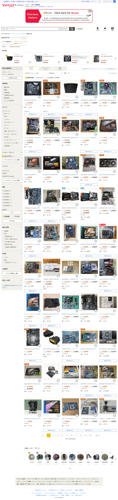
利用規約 (60, 493)
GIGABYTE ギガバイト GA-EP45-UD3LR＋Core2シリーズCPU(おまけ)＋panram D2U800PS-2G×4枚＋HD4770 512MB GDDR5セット (33, 244)
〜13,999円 (6, 191)
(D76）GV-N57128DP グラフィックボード (70, 418)
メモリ (6, 119)
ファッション (42, 481)
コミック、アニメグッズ (67, 484)
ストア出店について (53, 495)
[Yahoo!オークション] (13, 4)
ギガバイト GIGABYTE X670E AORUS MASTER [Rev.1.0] (51, 418)
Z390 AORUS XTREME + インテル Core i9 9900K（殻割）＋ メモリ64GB (33, 100)
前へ (3, 59)
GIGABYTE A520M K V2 (30, 174)
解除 (14, 74)
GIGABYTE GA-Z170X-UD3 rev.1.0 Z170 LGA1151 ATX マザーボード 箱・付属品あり (51, 208)
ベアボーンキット (10, 140)
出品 (112, 30)
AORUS (4, 173)
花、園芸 (28, 484)
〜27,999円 (6, 194)
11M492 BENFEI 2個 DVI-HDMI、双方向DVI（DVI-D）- (51, 349)
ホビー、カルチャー (77, 479)
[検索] (114, 1)
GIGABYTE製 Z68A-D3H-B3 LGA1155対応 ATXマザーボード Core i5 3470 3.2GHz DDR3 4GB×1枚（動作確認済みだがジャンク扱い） (89, 279)
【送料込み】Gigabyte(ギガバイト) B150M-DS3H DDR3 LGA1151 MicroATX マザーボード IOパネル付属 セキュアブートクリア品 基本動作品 (51, 100)
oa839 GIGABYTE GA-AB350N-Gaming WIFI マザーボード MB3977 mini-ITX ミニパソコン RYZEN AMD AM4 (108, 279)
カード (7, 125)
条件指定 (79, 29)
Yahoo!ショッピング (66, 490)
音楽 (46, 479)
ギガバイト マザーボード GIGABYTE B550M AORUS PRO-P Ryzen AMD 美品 (33, 314)
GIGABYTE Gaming (8, 176)
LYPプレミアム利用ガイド (71, 493)
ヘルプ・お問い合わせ (76, 495)
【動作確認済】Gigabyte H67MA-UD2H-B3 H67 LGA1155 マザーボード (89, 100)
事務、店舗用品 (20, 484)
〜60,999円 (6, 199)
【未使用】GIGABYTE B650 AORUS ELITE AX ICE (51, 279)
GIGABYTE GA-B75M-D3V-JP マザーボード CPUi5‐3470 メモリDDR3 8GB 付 (89, 349)
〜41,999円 (6, 196)
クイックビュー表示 (68, 73)
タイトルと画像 (62, 73)
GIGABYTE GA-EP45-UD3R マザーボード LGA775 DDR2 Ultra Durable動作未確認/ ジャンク (70, 244)
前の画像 (26, 459)
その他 (88, 484)
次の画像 (115, 459)
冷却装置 (7, 146)
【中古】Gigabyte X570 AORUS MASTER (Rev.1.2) (33, 137)
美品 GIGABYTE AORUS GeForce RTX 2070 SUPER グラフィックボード (33, 384)
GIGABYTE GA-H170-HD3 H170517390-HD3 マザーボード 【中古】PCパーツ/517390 (51, 137)
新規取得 (37, 4)
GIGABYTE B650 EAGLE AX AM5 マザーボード (70, 137)
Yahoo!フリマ (54, 490)
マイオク (97, 30)
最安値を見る (32, 114)
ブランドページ (14, 37)
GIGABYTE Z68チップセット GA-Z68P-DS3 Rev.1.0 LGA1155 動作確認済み (70, 349)
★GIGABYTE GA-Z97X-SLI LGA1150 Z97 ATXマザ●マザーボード (89, 174)
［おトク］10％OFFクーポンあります (43, 6)
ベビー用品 (48, 484)
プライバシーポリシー (36, 493)
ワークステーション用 (11, 143)
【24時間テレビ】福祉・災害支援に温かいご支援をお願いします (20, 1)
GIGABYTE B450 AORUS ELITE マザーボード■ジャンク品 (51, 384)
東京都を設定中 (40, 77)
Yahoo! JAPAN (85, 1)
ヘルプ (92, 1)
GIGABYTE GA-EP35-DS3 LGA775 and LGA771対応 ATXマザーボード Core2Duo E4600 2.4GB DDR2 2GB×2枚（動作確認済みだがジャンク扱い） (89, 384)
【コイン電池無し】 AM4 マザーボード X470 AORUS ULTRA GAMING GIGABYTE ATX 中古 (108, 137)
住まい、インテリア (84, 481)
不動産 (76, 484)
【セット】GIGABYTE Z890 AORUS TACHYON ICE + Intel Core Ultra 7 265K (108, 314)
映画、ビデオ (57, 479)
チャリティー (82, 484)
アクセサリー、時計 (52, 481)
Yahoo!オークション (41, 490)
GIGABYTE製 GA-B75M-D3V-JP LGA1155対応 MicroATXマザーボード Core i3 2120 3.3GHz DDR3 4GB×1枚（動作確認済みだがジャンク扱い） (70, 174)
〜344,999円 (7, 205)
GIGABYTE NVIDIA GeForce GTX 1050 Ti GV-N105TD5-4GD (51, 314)
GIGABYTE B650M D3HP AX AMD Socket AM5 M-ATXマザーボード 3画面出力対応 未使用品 (70, 208)
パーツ (23, 33)
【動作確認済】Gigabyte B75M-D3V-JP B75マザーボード (33, 208)
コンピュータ (15, 33)
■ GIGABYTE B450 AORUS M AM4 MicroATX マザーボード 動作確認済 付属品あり (108, 384)
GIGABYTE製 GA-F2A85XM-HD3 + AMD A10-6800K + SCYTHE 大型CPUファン (108, 244)
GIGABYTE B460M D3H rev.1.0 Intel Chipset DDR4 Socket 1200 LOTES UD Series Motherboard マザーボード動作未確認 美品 (89, 314)
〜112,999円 (7, 202)
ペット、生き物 (94, 481)
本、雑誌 (50, 479)
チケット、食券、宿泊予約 (37, 484)
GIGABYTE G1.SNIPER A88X (50, 174)
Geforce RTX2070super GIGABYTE (108, 174)
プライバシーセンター (50, 493)
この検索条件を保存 (12, 78)
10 (90, 435)
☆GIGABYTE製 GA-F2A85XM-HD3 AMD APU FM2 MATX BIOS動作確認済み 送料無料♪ (89, 418)
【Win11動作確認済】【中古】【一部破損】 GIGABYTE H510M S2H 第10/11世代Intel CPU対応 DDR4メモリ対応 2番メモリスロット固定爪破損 (33, 279)
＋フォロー (23, 37)
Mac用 (6, 137)
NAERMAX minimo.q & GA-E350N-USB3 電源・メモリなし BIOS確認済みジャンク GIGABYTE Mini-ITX (70, 100)
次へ (115, 59)
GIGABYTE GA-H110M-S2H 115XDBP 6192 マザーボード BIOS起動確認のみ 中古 (33, 418)
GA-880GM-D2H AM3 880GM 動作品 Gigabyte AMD (108, 349)
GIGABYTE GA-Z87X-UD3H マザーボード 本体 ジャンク (33, 349)
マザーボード (9, 122)
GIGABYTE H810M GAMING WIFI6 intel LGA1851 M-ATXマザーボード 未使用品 (89, 208)
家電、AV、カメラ (39, 479)
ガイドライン (83, 493)
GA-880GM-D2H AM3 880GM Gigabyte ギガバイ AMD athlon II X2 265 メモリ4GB (108, 100)
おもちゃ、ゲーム (66, 479)
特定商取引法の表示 (41, 495)
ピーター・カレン (109, 1)
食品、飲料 (75, 481)
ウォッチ (105, 30)
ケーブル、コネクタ (10, 134)
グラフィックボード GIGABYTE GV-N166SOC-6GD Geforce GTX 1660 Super (89, 137)
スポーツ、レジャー (22, 481)
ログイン (28, 6)
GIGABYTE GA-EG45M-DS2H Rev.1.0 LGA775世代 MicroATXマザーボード (70, 384)
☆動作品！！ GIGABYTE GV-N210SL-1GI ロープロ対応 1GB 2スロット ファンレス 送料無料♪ (108, 418)
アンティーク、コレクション (90, 479)
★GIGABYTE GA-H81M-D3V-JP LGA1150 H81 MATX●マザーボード (108, 208)
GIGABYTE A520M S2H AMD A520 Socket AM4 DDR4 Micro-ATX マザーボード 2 (89, 244)
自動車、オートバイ (33, 481)
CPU (6, 116)
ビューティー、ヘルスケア (64, 481)
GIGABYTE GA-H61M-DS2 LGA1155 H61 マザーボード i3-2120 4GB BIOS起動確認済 (70, 314)
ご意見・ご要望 (64, 495)
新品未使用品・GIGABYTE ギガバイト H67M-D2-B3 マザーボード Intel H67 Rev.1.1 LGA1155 (70, 279)
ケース (6, 128)
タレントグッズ (56, 484)
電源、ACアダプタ (10, 131)
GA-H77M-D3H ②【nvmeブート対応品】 (51, 244)
